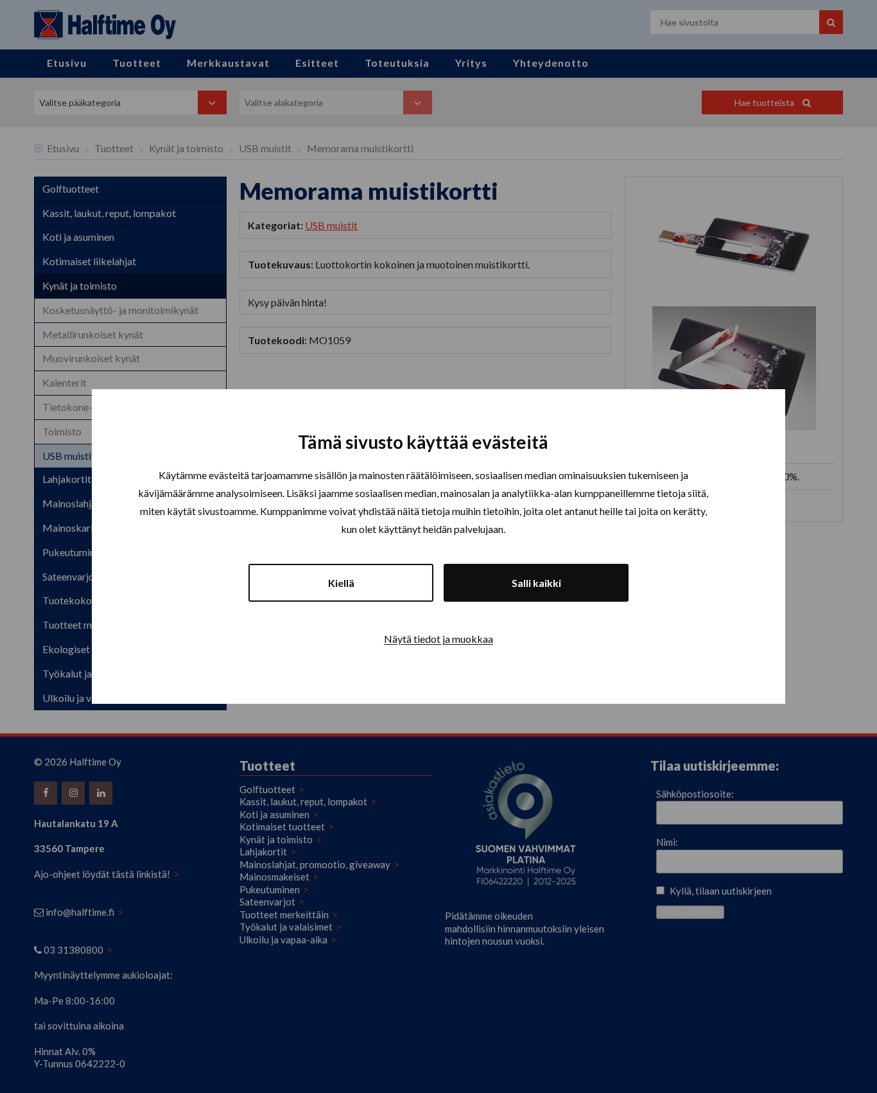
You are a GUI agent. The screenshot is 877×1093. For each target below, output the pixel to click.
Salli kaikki (536, 583)
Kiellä (341, 583)
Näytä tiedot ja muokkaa (438, 639)
